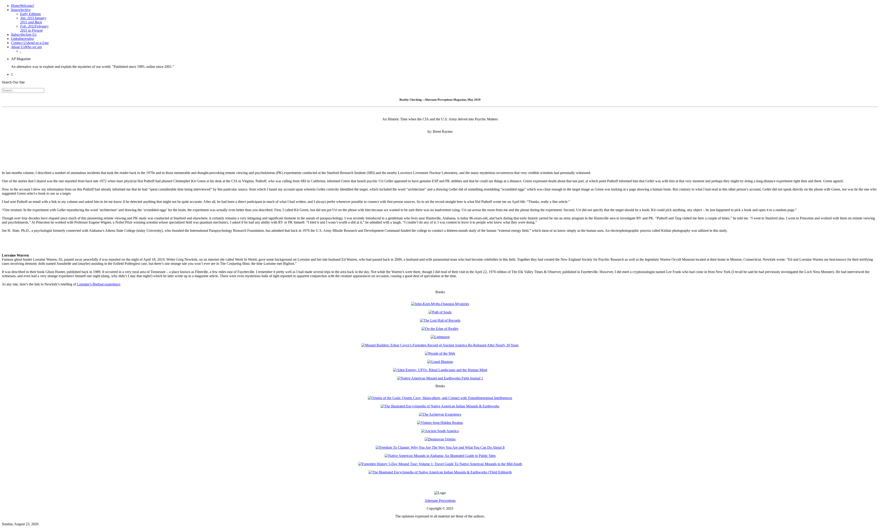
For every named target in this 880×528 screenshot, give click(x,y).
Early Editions (30, 14)
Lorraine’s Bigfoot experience (98, 284)
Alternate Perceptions (440, 501)
